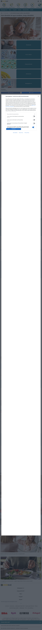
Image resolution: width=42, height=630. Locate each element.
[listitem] (21, 114)
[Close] (39, 96)
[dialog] (21, 315)
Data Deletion (15, 132)
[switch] (33, 116)
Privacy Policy (27, 132)
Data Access (21, 132)
